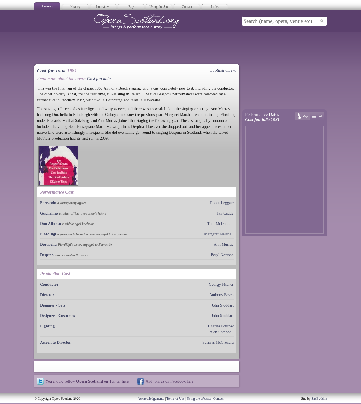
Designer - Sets (52, 305)
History (75, 7)
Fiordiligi (48, 234)
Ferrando (48, 203)
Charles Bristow (221, 326)
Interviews (103, 7)
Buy (131, 7)
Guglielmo (49, 213)
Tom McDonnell (220, 224)
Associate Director (55, 342)
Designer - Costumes (57, 316)
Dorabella (48, 244)
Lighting (47, 326)
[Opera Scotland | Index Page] (136, 21)
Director (47, 295)
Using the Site (158, 7)
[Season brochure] (58, 166)
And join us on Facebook (169, 381)
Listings (47, 6)
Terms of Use (175, 399)
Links (215, 7)
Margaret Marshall (219, 234)
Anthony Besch (221, 295)
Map (305, 116)
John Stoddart (223, 305)
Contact (187, 7)
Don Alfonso (50, 224)
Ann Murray (224, 244)
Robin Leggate (222, 203)
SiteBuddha (319, 399)
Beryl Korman (222, 255)
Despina (47, 255)
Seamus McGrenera (218, 342)
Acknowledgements (151, 399)
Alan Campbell (222, 332)
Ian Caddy (225, 213)
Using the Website (199, 399)
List (319, 116)
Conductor (49, 284)
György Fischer (221, 284)
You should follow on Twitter (87, 381)
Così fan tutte (99, 78)
